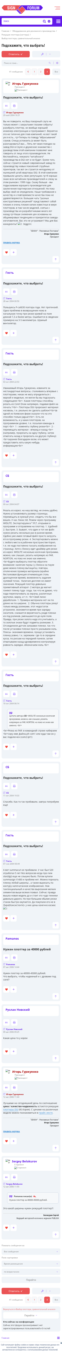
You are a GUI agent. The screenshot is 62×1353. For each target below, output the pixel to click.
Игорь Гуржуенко (25, 84)
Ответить (14, 54)
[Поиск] (44, 21)
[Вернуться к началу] (55, 259)
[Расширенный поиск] (48, 21)
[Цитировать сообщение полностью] (6, 105)
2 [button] (40, 71)
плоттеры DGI (10, 1109)
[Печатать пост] (14, 105)
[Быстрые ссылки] (58, 21)
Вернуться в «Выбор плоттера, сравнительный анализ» (29, 1309)
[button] (28, 72)
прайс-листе (46, 1112)
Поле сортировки (10, 1257)
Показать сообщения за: (13, 1245)
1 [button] (34, 71)
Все (56, 71)
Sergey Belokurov (24, 1161)
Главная (5, 1338)
